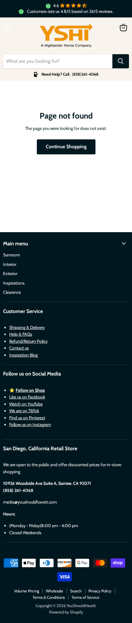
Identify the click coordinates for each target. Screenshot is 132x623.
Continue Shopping (66, 146)
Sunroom (11, 255)
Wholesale (54, 590)
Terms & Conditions (49, 597)
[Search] (120, 61)
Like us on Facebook (27, 397)
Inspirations (14, 283)
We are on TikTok (24, 410)
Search (76, 590)
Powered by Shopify (66, 612)
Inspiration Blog (23, 355)
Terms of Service (85, 597)
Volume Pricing (26, 590)
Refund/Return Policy (28, 341)
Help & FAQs (20, 334)
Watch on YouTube (26, 404)
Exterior (10, 273)
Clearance (12, 292)
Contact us (19, 348)
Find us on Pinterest (27, 418)
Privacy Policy (99, 590)
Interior (9, 264)
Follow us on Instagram (30, 424)
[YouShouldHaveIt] (66, 36)
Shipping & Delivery (27, 327)
